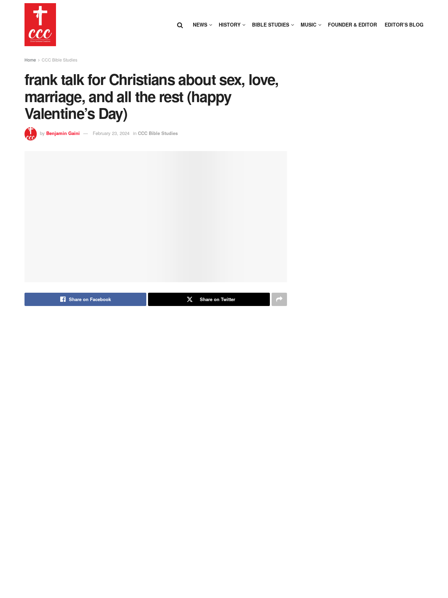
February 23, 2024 (111, 133)
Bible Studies (270, 24)
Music (308, 24)
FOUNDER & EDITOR (352, 24)
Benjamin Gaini (63, 133)
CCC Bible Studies (59, 60)
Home (30, 60)
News (200, 24)
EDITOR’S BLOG (404, 24)
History (229, 24)
